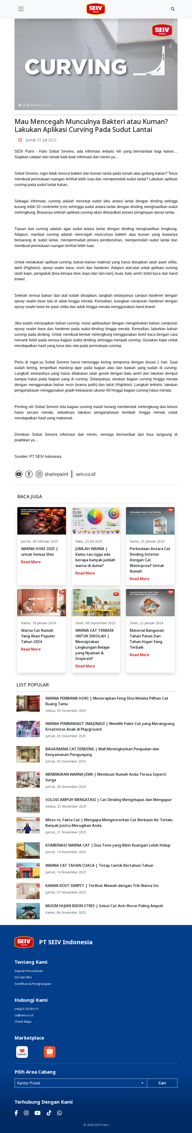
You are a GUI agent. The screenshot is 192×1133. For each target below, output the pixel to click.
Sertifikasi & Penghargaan (33, 984)
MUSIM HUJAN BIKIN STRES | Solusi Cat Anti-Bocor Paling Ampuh (104, 905)
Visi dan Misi (23, 977)
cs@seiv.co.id (24, 1015)
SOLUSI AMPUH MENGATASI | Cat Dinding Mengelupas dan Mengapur (108, 799)
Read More (31, 561)
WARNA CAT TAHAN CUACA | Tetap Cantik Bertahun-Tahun (99, 865)
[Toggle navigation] (21, 8)
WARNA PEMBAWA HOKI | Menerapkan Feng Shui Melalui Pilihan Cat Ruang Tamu (106, 701)
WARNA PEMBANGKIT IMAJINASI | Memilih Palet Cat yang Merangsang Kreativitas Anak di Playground (109, 726)
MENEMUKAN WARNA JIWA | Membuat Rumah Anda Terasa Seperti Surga (105, 777)
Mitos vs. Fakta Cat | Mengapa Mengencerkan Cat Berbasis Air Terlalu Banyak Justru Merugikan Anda (109, 822)
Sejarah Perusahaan (29, 971)
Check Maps (23, 1021)
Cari (162, 1083)
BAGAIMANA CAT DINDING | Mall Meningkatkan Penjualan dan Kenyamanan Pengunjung (102, 751)
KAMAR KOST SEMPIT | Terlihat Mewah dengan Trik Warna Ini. (102, 885)
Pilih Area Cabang (35, 1072)
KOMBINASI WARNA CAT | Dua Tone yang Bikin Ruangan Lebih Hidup (107, 845)
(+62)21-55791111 (27, 1009)
